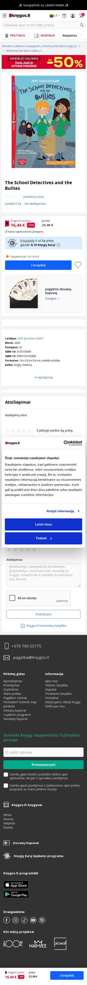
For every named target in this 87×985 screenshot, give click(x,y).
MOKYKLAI (48, 35)
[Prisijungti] (72, 16)
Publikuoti (43, 614)
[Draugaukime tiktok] (24, 922)
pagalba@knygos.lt (31, 657)
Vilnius (7, 815)
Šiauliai (8, 827)
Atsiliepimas (15, 560)
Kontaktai (51, 698)
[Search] (82, 25)
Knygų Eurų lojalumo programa (38, 856)
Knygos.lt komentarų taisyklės (46, 626)
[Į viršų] (78, 955)
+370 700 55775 (26, 646)
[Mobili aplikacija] (16, 894)
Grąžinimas (11, 689)
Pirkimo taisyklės (56, 685)
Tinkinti (41, 538)
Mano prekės (12, 694)
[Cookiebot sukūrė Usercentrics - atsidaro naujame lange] (63, 443)
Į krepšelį (67, 975)
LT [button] (55, 15)
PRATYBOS (17, 35)
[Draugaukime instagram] (15, 922)
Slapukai (50, 689)
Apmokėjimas (12, 681)
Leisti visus (43, 524)
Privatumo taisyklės (58, 694)
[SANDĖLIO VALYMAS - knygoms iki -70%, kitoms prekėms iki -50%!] (44, 62)
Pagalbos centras (15, 698)
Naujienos (70, 35)
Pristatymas (11, 685)
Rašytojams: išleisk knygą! (62, 702)
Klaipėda (9, 823)
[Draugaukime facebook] (7, 922)
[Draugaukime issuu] (42, 922)
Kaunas (8, 819)
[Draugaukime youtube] (33, 922)
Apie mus (51, 681)
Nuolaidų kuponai (15, 719)
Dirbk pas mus (55, 706)
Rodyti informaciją (60, 511)
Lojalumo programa (17, 715)
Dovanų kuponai (14, 710)
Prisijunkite (27, 241)
